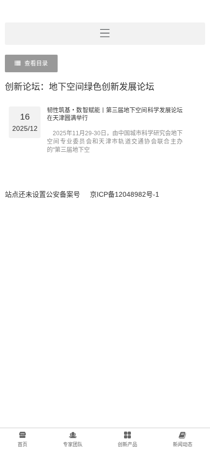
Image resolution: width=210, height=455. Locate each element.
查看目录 (35, 63)
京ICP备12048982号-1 (124, 194)
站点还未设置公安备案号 (42, 194)
